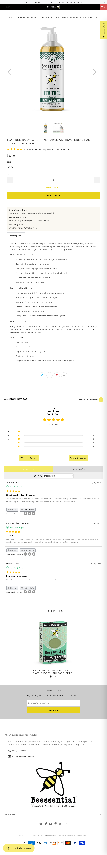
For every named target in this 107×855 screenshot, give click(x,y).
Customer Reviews (15, 398)
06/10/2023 (95, 564)
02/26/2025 (95, 523)
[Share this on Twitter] (42, 375)
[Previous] (10, 72)
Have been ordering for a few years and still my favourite (31, 580)
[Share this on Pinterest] (57, 375)
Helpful (13, 510)
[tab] (16, 235)
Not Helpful (28, 510)
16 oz (10, 167)
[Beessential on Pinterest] (56, 824)
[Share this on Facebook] (49, 375)
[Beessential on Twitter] (41, 824)
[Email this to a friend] (64, 375)
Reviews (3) (28, 469)
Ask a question (46, 149)
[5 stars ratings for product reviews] (53, 420)
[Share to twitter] (33, 513)
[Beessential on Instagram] (61, 824)
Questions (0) (78, 469)
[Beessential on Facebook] (46, 824)
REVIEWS (103, 28)
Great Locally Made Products (20, 495)
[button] (15, 149)
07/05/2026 (95, 482)
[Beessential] (53, 7)
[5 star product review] (13, 491)
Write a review (62, 149)
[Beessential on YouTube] (51, 824)
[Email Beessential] (66, 824)
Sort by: (37, 476)
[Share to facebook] (25, 513)
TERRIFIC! (11, 535)
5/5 (53, 412)
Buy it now (53, 195)
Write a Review (28, 458)
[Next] (94, 72)
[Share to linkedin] (29, 513)
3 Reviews (29, 149)
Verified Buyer (17, 487)
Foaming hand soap (16, 576)
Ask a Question (78, 458)
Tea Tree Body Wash (19, 243)
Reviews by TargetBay (87, 399)
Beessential (31, 836)
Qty (9, 174)
